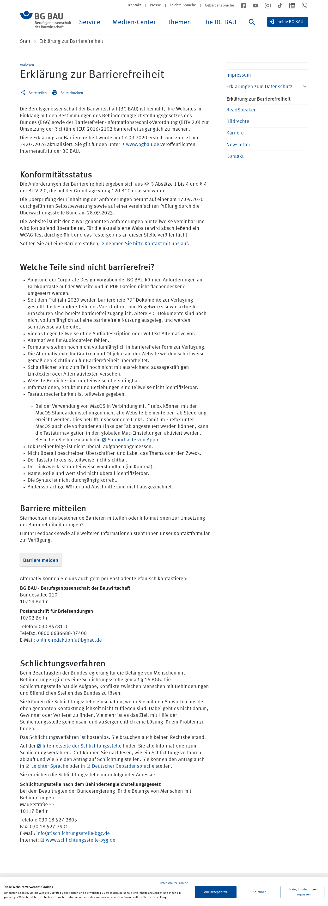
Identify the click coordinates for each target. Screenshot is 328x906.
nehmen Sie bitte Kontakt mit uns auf (147, 243)
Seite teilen (38, 93)
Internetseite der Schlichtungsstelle (82, 746)
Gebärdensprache (219, 5)
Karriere (235, 133)
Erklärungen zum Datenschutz (259, 86)
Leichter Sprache (49, 766)
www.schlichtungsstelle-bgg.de (80, 840)
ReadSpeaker (240, 110)
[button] (27, 65)
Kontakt (134, 5)
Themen (179, 22)
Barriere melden (40, 559)
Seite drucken (72, 93)
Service (89, 22)
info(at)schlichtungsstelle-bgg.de (73, 833)
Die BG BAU (220, 22)
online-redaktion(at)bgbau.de (69, 640)
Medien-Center (134, 22)
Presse (155, 5)
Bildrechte (237, 121)
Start (25, 41)
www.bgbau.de (142, 144)
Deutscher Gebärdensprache (123, 766)
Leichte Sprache (183, 5)
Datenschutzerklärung (174, 883)
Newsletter (238, 144)
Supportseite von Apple (133, 440)
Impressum (238, 75)
